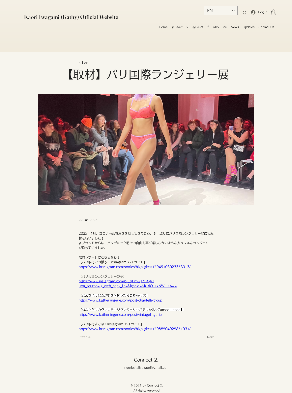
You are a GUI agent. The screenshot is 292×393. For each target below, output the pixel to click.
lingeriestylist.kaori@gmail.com (146, 367)
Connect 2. (146, 360)
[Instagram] (245, 13)
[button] (273, 12)
